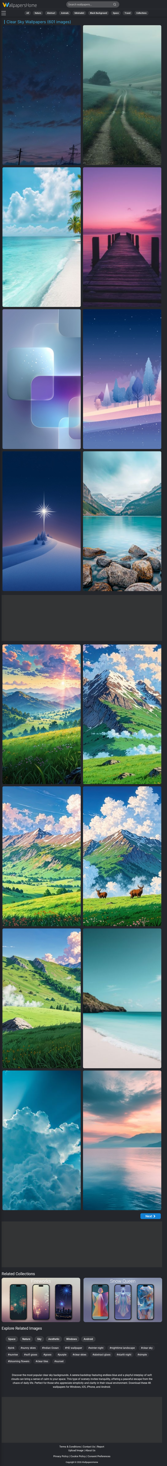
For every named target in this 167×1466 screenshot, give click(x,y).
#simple (142, 1354)
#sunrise (13, 1354)
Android (88, 1339)
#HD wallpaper (73, 1347)
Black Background (98, 13)
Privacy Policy (60, 1456)
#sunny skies (28, 1347)
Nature (38, 13)
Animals (65, 13)
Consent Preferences (99, 1456)
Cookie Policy (78, 1456)
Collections (141, 13)
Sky (39, 1339)
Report (100, 1446)
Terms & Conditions (70, 1446)
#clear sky (147, 1347)
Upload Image (75, 1450)
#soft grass (30, 1354)
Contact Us (89, 1446)
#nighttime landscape (122, 1347)
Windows (71, 1339)
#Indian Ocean (50, 1347)
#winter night (95, 1347)
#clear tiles (42, 1361)
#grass (47, 1354)
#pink (11, 1347)
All (27, 13)
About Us (90, 1450)
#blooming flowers (18, 1361)
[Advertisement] (82, 618)
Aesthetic (53, 1339)
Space (116, 13)
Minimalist (79, 13)
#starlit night (124, 1354)
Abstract (51, 13)
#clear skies (79, 1354)
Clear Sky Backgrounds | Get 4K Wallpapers (19, 5)
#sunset (59, 1361)
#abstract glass (101, 1354)
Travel (127, 13)
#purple (62, 1354)
